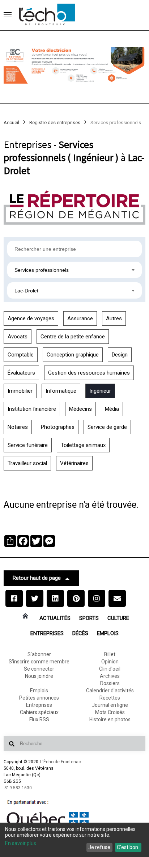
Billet (109, 654)
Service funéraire (28, 445)
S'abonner (39, 654)
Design (120, 354)
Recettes (109, 698)
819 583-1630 (18, 787)
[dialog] (74, 840)
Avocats (17, 336)
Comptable (21, 354)
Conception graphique (73, 354)
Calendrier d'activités (110, 690)
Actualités (55, 618)
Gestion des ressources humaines (89, 373)
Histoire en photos (110, 719)
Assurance (80, 318)
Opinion (110, 661)
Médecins (80, 409)
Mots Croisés (110, 712)
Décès (80, 633)
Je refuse (99, 847)
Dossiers (110, 683)
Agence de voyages (31, 318)
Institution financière (32, 409)
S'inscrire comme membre (39, 661)
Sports (89, 618)
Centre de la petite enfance (73, 336)
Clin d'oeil (109, 669)
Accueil (11, 122)
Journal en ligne (110, 705)
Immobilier (20, 391)
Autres (114, 318)
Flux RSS (39, 719)
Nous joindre (39, 676)
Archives (110, 676)
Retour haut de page (37, 578)
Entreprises (47, 633)
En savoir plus (20, 843)
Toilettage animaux (83, 445)
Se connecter (39, 669)
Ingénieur (100, 391)
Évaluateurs (21, 373)
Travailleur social (27, 463)
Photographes (57, 427)
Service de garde (107, 427)
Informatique (61, 391)
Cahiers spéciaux (39, 712)
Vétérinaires (74, 463)
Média (112, 409)
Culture (118, 618)
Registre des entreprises (54, 122)
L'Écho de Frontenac (60, 761)
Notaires (18, 427)
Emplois (108, 633)
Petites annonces (39, 698)
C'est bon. (128, 847)
